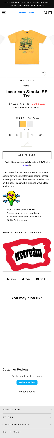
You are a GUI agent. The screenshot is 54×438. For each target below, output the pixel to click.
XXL (41, 135)
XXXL (26, 143)
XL (32, 135)
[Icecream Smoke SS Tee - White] (8, 350)
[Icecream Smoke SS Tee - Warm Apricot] (4, 350)
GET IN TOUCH (12, 432)
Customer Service (16, 424)
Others (8, 417)
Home (26, 86)
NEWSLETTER (11, 410)
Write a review (27, 382)
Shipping (17, 107)
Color (27, 118)
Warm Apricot (23, 124)
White (30, 124)
